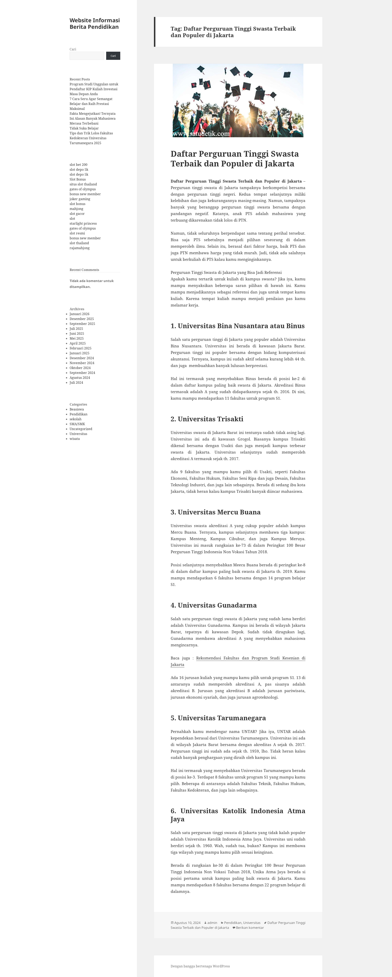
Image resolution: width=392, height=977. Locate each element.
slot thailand (79, 243)
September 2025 (82, 323)
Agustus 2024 (80, 377)
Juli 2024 (76, 382)
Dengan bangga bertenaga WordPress (200, 966)
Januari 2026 (79, 314)
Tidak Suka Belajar (84, 128)
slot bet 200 (78, 164)
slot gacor (77, 213)
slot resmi (77, 233)
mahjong (76, 208)
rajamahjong (80, 248)
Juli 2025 (76, 328)
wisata (75, 438)
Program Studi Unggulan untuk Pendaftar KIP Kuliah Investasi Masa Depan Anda (94, 89)
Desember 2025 (82, 319)
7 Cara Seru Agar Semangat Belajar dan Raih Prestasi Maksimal (91, 104)
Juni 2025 (77, 333)
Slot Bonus (78, 179)
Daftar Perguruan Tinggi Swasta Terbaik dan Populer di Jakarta (235, 158)
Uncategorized (81, 429)
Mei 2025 (77, 338)
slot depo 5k (79, 169)
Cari (73, 49)
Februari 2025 (80, 348)
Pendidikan (78, 414)
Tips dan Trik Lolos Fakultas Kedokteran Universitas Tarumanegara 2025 (91, 138)
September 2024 (82, 372)
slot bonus (77, 204)
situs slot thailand (83, 184)
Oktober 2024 (80, 368)
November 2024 (82, 363)
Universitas (78, 434)
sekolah (75, 419)
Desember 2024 (82, 358)
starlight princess (83, 223)
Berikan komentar (250, 927)
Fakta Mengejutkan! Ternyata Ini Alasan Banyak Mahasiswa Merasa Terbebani (93, 118)
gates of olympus (83, 189)
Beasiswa (77, 409)
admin (212, 922)
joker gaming (80, 199)
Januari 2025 (79, 353)
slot (72, 218)
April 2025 (78, 343)
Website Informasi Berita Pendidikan (95, 23)
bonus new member (85, 194)
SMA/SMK (77, 424)
